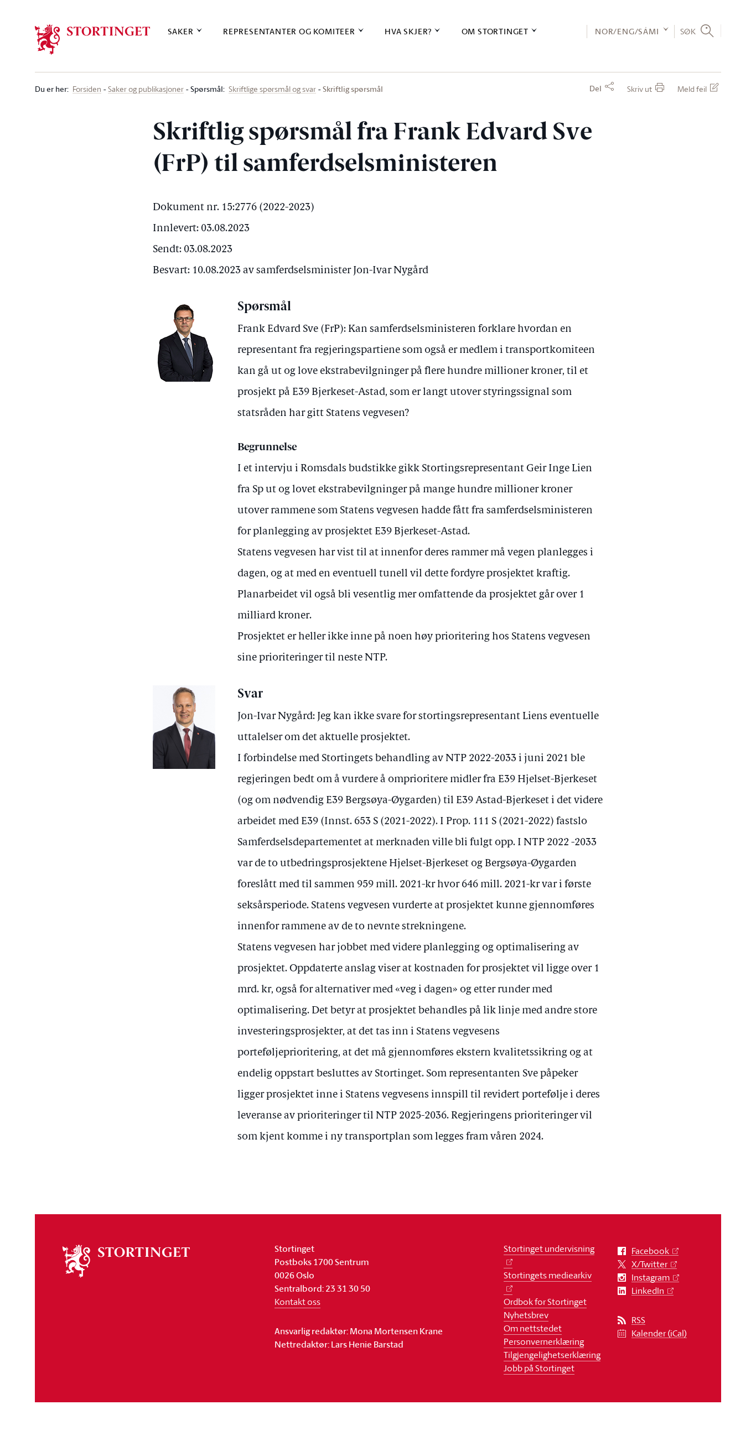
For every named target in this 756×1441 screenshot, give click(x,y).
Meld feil (692, 89)
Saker (181, 31)
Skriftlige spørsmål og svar (272, 89)
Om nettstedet (533, 1328)
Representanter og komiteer (289, 31)
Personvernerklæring (544, 1341)
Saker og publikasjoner (146, 89)
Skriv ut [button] (639, 89)
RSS (638, 1320)
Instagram (650, 1277)
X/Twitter (649, 1264)
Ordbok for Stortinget (545, 1302)
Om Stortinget (495, 31)
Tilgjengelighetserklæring (552, 1355)
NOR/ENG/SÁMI (627, 31)
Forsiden (87, 89)
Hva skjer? (408, 31)
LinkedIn (647, 1291)
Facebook (650, 1251)
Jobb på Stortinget (539, 1368)
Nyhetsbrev (526, 1315)
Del (595, 88)
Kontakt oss (297, 1302)
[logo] (93, 39)
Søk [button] (688, 31)
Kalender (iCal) (659, 1333)
